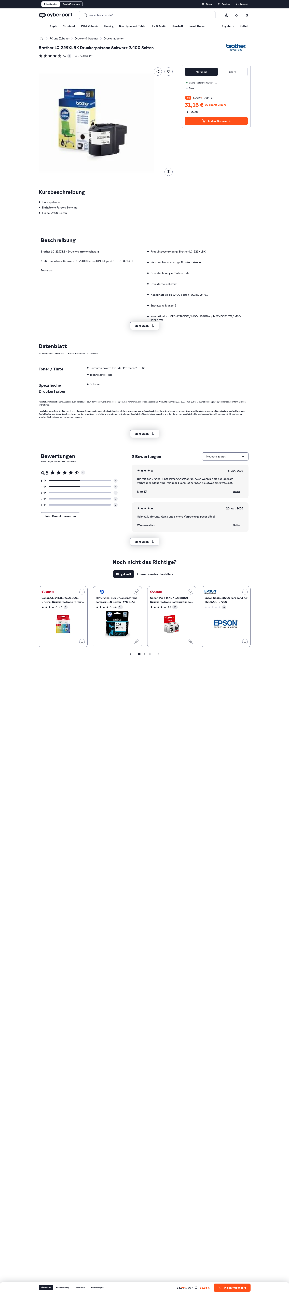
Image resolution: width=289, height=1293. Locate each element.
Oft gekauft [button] (123, 574)
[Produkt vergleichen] (168, 172)
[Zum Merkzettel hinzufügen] (168, 71)
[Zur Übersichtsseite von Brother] (236, 47)
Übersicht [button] (46, 1287)
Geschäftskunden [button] (71, 4)
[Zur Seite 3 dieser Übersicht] (150, 654)
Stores (209, 4)
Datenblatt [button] (80, 1287)
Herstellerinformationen (234, 402)
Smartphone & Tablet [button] (132, 25)
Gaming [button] (109, 25)
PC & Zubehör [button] (90, 25)
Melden (236, 491)
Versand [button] (201, 71)
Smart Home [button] (196, 25)
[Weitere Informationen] (216, 83)
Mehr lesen (141, 325)
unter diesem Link (181, 411)
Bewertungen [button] (97, 1287)
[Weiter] (159, 654)
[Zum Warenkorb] (246, 15)
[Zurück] (130, 654)
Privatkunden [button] (50, 4)
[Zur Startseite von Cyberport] (55, 15)
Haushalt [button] (177, 25)
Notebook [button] (69, 25)
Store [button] (232, 71)
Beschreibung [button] (62, 1287)
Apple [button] (53, 25)
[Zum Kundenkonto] (226, 15)
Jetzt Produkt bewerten (60, 516)
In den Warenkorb (219, 120)
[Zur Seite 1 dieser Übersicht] (139, 654)
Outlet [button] (244, 25)
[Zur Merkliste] (236, 15)
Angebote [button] (228, 25)
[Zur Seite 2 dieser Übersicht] (144, 654)
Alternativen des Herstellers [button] (154, 574)
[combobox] (223, 456)
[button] (212, 98)
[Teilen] (158, 71)
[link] (55, 56)
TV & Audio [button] (159, 25)
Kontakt (244, 4)
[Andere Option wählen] (243, 456)
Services (226, 4)
